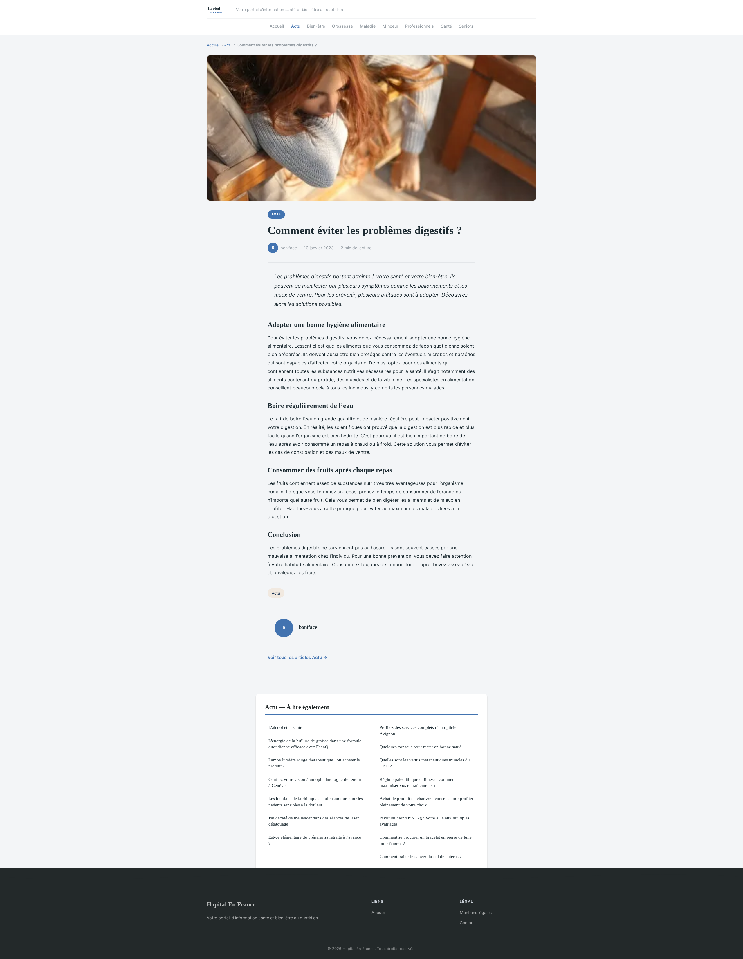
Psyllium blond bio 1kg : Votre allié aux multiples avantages (424, 820)
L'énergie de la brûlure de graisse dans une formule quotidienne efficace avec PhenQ (314, 743)
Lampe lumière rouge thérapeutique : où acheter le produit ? (314, 762)
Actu (295, 26)
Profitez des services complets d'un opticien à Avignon (421, 730)
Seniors (466, 26)
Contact (467, 922)
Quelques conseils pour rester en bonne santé (420, 746)
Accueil (277, 26)
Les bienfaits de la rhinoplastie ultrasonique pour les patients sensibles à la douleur (315, 801)
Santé (446, 26)
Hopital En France (231, 904)
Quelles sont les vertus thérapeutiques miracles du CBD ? (425, 762)
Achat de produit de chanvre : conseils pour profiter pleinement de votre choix (426, 801)
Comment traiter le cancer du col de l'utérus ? (421, 856)
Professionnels (419, 26)
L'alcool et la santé (285, 727)
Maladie (368, 26)
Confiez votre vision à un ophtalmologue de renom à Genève (314, 782)
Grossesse (342, 26)
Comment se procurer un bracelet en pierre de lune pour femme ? (426, 840)
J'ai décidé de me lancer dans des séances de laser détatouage (313, 820)
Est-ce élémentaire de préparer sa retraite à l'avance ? (314, 840)
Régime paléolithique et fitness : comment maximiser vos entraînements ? (418, 782)
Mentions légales (476, 912)
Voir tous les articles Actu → (298, 657)
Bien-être (316, 26)
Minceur (390, 26)
